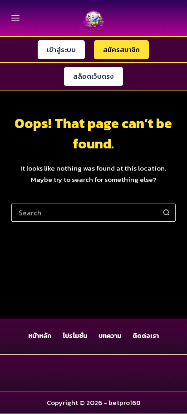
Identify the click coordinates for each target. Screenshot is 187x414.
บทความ (109, 336)
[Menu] (15, 18)
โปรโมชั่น (75, 336)
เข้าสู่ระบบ (61, 49)
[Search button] (166, 213)
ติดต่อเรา (146, 336)
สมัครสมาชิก (121, 49)
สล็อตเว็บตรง (93, 76)
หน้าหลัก (39, 336)
